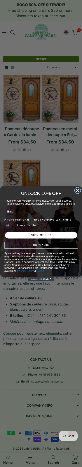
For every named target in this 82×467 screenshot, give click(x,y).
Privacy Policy (25, 271)
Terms (40, 271)
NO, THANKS (41, 245)
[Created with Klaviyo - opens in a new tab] (41, 279)
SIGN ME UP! (41, 235)
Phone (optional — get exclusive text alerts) (38, 219)
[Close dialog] (77, 190)
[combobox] (9, 225)
